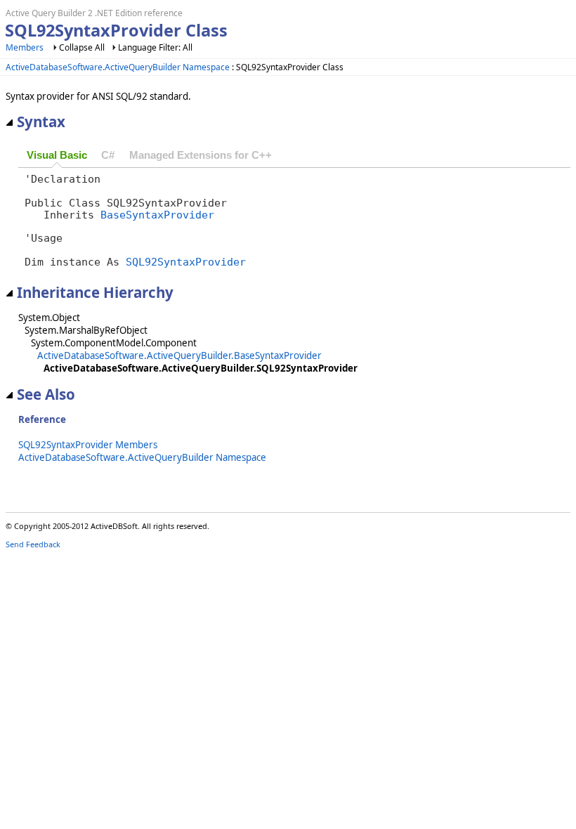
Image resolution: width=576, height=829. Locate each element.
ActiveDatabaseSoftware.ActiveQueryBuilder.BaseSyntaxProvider (179, 355)
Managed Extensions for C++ (200, 155)
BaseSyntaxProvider (157, 215)
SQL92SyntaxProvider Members (87, 444)
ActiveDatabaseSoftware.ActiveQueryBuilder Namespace (118, 67)
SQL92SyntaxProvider (186, 262)
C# (107, 155)
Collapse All (82, 47)
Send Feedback (33, 544)
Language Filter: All (155, 47)
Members (25, 47)
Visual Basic (57, 155)
